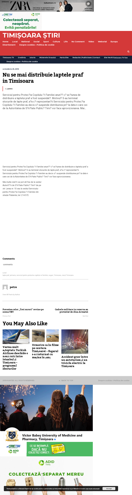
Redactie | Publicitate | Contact (86, 58)
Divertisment (9, 45)
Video (91, 41)
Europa (114, 41)
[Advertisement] (45, 138)
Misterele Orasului (47, 58)
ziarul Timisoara (67, 275)
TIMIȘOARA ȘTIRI (31, 35)
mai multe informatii (93, 489)
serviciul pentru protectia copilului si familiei (32, 275)
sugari (51, 275)
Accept (109, 488)
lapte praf (6, 275)
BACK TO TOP (67, 380)
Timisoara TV (8, 58)
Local (4, 273)
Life (66, 41)
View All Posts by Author (11, 295)
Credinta (22, 58)
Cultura (56, 41)
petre (10, 89)
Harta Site (64, 58)
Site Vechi (108, 58)
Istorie (32, 58)
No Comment (78, 41)
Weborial (102, 41)
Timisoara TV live (120, 58)
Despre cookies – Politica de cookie (36, 45)
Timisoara (57, 275)
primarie (13, 275)
